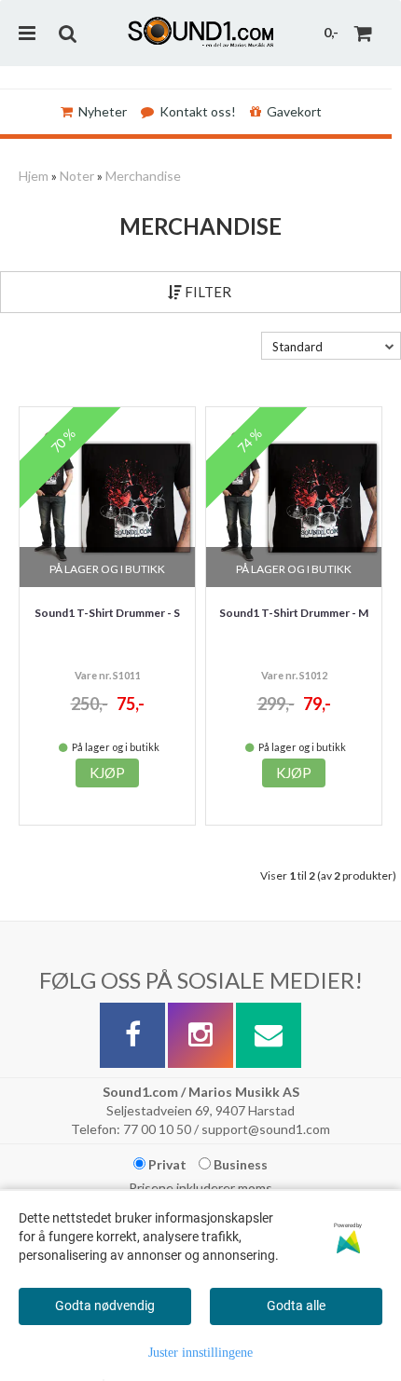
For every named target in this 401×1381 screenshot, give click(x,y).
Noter (77, 176)
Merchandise (143, 176)
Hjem (33, 176)
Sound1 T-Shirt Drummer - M (293, 613)
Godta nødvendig (105, 1305)
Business (239, 1164)
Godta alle (296, 1305)
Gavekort (294, 111)
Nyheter (102, 111)
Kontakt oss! (197, 111)
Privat (166, 1164)
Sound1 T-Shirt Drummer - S (107, 613)
